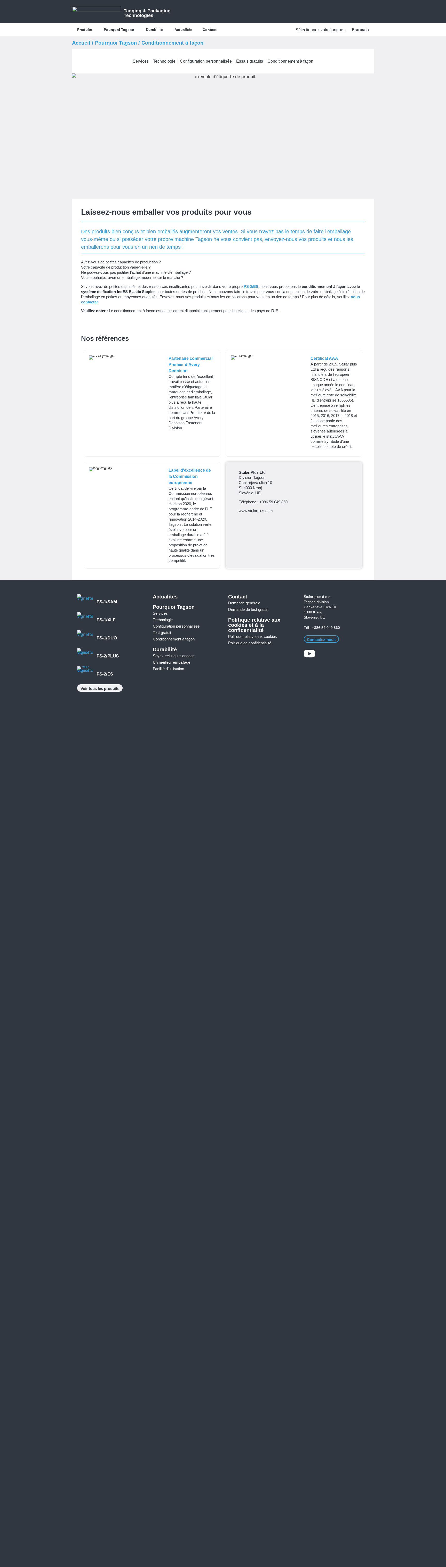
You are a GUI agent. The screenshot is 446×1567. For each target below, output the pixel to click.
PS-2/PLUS (108, 656)
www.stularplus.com (256, 511)
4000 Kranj (313, 612)
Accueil (81, 43)
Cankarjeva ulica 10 (320, 607)
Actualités (165, 596)
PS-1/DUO (107, 638)
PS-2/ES (251, 286)
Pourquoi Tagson (116, 43)
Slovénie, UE (314, 617)
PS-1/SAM (107, 601)
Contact (237, 596)
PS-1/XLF (106, 620)
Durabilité (165, 649)
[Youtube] (309, 653)
